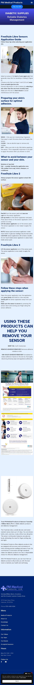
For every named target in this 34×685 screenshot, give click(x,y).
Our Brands (4, 641)
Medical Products (6, 615)
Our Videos (4, 634)
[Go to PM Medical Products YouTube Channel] (7, 662)
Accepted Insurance (7, 644)
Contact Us (4, 625)
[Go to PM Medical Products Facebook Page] (3, 662)
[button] (28, 673)
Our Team (4, 637)
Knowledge (4, 622)
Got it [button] (17, 681)
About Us (4, 618)
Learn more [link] (23, 677)
